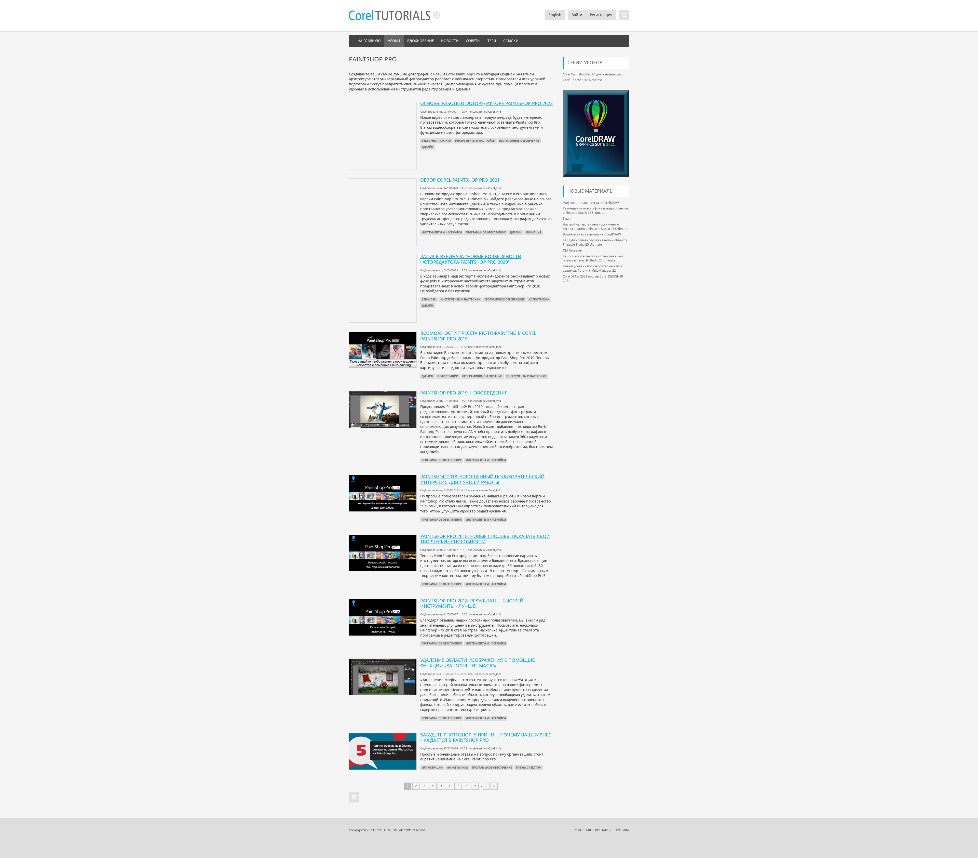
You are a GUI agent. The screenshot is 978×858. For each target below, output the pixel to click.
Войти (577, 14)
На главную (369, 40)
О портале (583, 830)
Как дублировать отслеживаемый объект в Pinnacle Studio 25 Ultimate (595, 242)
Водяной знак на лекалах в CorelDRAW (592, 234)
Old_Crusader (572, 250)
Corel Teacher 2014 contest (582, 80)
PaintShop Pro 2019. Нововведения (464, 393)
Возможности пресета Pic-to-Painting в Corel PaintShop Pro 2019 (478, 336)
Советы (473, 40)
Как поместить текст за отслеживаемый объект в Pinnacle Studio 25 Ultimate (593, 258)
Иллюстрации (538, 299)
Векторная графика (436, 140)
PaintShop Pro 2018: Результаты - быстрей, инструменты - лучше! (472, 603)
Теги (491, 40)
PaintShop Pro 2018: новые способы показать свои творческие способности (485, 539)
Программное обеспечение (519, 140)
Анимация (533, 232)
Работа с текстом (528, 767)
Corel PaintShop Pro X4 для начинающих (593, 74)
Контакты (603, 830)
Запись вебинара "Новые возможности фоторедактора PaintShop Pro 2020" (470, 259)
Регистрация (601, 14)
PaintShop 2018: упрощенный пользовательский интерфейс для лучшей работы (482, 479)
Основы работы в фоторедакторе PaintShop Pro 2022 (486, 103)
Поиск (624, 15)
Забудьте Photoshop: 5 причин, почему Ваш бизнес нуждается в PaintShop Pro (485, 737)
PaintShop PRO (354, 797)
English (555, 14)
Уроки (394, 40)
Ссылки (511, 40)
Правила (622, 830)
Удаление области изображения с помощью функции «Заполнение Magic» (478, 663)
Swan (566, 218)
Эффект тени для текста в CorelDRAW (591, 203)
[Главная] (389, 16)
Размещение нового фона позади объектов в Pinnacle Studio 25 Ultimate (596, 210)
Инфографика (457, 767)
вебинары (429, 299)
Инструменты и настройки (475, 140)
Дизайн (427, 147)
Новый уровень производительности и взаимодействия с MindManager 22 (592, 268)
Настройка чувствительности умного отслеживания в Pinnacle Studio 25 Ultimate (595, 226)
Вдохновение (420, 40)
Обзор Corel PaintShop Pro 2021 (460, 180)
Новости (450, 40)
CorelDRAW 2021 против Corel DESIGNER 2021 (593, 278)
